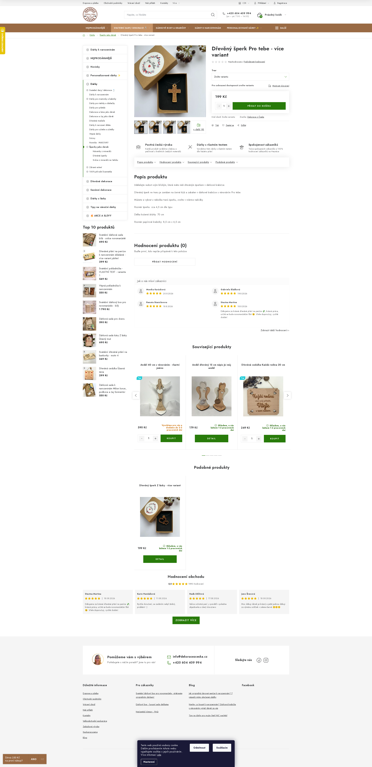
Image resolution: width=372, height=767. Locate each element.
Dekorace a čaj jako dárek (101, 116)
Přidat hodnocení (164, 261)
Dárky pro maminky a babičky (102, 98)
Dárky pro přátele (97, 107)
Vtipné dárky (95, 133)
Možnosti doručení (280, 85)
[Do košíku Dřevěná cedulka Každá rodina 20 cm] (275, 438)
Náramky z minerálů (102, 151)
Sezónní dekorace (101, 190)
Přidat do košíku (259, 105)
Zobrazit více (186, 620)
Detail (211, 438)
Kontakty (164, 3)
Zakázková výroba (91, 726)
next (287, 395)
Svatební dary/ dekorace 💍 (102, 90)
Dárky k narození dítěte (100, 125)
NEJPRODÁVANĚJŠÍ (101, 58)
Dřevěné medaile (97, 120)
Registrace (282, 3)
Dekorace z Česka (255, 117)
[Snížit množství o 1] (219, 106)
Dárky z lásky (98, 198)
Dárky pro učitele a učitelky (101, 129)
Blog (85, 737)
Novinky (95, 67)
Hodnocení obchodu (186, 576)
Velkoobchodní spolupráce (95, 721)
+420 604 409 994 (238, 13)
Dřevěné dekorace (101, 181)
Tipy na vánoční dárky (103, 207)
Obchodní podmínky (113, 3)
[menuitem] (97, 28)
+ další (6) (198, 129)
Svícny (92, 138)
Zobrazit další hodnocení (274, 330)
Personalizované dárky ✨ (106, 75)
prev (136, 395)
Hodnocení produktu (170, 162)
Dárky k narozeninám (103, 49)
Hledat (213, 15)
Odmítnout (199, 747)
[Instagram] (266, 660)
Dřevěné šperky (100, 155)
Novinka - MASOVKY (99, 142)
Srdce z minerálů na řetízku (105, 160)
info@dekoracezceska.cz (190, 657)
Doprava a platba (90, 3)
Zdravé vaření (95, 167)
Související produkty (198, 162)
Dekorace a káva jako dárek (102, 112)
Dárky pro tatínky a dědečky (102, 103)
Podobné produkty (225, 162)
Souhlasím (222, 747)
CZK (244, 3)
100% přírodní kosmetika (100, 171)
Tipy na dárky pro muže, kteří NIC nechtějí (208, 715)
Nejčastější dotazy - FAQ (147, 711)
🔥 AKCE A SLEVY (101, 215)
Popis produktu (145, 162)
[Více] (280, 28)
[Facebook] (259, 660)
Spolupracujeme (90, 732)
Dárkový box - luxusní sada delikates (152, 704)
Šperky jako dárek (99, 146)
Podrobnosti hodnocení (254, 61)
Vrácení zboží (134, 3)
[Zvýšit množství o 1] (228, 106)
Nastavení (149, 762)
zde (159, 755)
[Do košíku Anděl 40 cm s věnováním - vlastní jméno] (171, 438)
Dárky (94, 84)
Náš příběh (150, 3)
